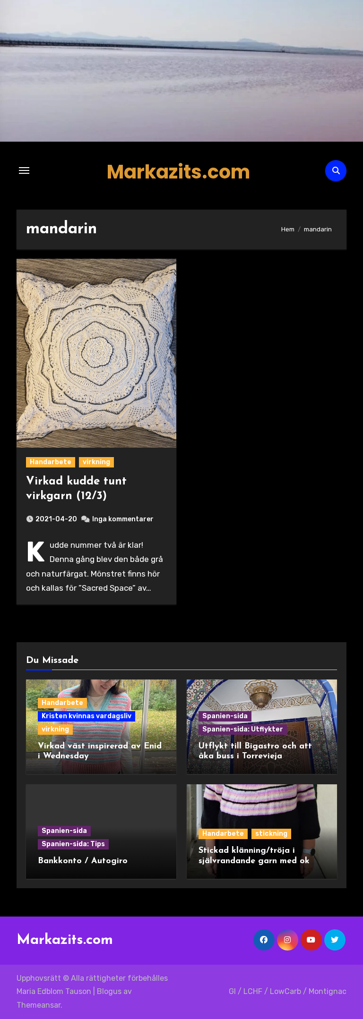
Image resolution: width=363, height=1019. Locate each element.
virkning (96, 462)
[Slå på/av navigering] (24, 170)
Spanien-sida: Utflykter (242, 729)
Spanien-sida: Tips (73, 844)
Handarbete (50, 462)
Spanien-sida (225, 716)
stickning (271, 834)
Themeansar (38, 1005)
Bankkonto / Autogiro (83, 861)
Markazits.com (178, 172)
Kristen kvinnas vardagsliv (86, 716)
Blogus (109, 991)
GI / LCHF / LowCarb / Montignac (287, 991)
